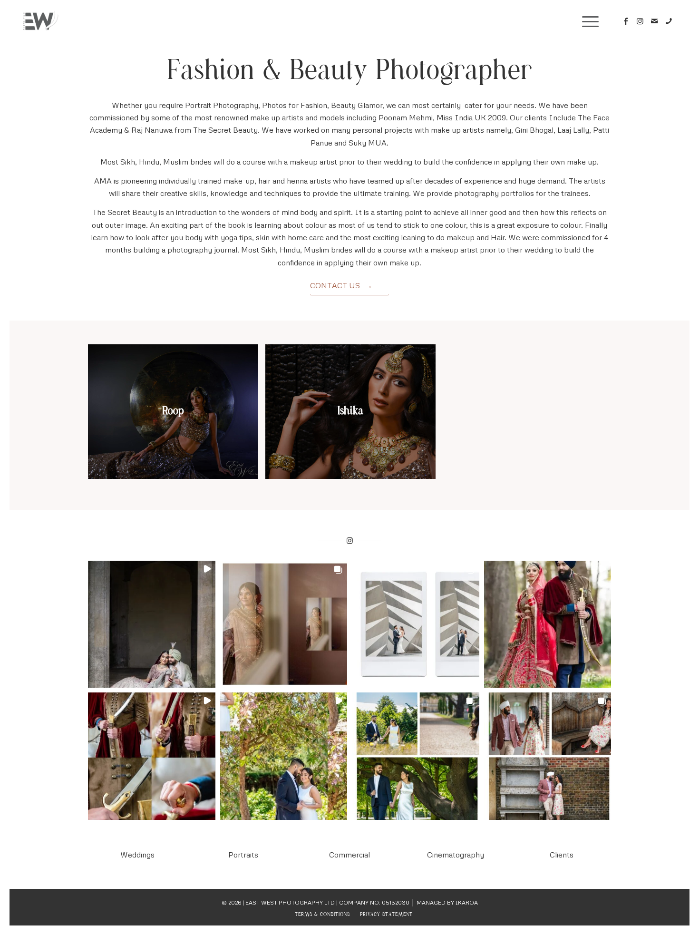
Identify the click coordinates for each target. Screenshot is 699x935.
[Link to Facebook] (626, 21)
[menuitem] (322, 914)
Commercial (349, 854)
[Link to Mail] (654, 21)
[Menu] (587, 21)
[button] (151, 624)
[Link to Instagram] (640, 21)
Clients (561, 854)
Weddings (137, 854)
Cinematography (455, 854)
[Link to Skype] (668, 21)
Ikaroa (467, 902)
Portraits (243, 854)
